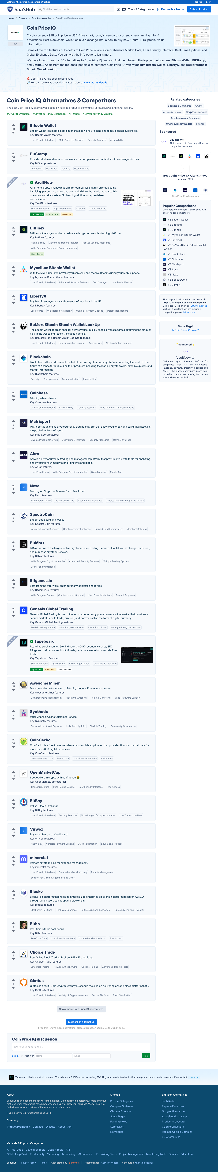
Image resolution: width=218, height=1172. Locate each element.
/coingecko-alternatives (24, 736)
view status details (95, 82)
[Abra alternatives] (23, 455)
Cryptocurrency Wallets (179, 123)
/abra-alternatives (20, 450)
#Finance (74, 113)
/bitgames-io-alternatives (25, 576)
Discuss (50, 1126)
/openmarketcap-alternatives (27, 768)
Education (187, 1154)
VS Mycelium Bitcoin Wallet (183, 234)
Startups (46, 2)
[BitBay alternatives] (23, 802)
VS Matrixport (175, 264)
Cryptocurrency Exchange (185, 118)
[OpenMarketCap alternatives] (23, 773)
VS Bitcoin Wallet (177, 219)
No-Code (17, 1149)
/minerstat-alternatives (23, 853)
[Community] (124, 9)
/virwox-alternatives (22, 825)
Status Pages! (118, 1116)
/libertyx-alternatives (22, 292)
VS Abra (172, 269)
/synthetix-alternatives (23, 707)
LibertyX (173, 64)
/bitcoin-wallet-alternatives (26, 121)
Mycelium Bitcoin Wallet (148, 64)
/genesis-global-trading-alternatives (31, 605)
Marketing (53, 1154)
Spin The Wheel (109, 1162)
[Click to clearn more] (109, 1077)
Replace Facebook (173, 1106)
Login (208, 2)
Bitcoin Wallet (181, 60)
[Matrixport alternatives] (23, 423)
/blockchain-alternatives (24, 353)
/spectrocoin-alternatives (25, 510)
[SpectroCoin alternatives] (23, 516)
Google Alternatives (173, 1111)
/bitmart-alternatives (22, 539)
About (61, 1126)
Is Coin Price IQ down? (185, 330)
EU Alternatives (199, 305)
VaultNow (184, 358)
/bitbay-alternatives (21, 797)
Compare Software (121, 1106)
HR (96, 1154)
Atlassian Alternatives (174, 1116)
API (69, 1126)
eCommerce (85, 1154)
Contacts (38, 1126)
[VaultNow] (23, 184)
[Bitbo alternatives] (23, 925)
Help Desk (21, 1154)
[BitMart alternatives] (23, 544)
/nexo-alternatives (20, 482)
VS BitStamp (175, 224)
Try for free (36, 669)
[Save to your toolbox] (15, 44)
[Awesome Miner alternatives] (23, 684)
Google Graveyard (173, 1126)
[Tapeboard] (23, 642)
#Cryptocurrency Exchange (49, 113)
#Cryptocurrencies (18, 113)
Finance (200, 123)
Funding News (118, 1121)
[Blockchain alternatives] (23, 358)
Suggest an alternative (81, 1021)
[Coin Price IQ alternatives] (15, 32)
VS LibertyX (174, 240)
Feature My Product (173, 9)
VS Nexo (172, 274)
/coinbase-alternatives (23, 389)
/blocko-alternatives (22, 887)
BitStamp (198, 60)
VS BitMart (173, 284)
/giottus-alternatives (22, 977)
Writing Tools (109, 1154)
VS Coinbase (175, 259)
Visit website (37, 214)
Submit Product (199, 9)
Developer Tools (35, 1149)
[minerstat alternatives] (23, 859)
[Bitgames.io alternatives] (23, 582)
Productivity (37, 1154)
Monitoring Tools (156, 1154)
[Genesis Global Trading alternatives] (23, 610)
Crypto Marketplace (172, 112)
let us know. (189, 312)
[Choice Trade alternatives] (23, 953)
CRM (10, 1154)
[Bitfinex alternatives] (23, 229)
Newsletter (116, 1131)
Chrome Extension (121, 1111)
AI (8, 1149)
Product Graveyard (173, 1121)
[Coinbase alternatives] (23, 394)
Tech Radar (168, 1101)
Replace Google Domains (177, 1131)
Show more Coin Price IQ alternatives (81, 1009)
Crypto (199, 105)
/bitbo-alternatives (21, 920)
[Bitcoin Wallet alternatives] (23, 127)
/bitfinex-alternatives (22, 224)
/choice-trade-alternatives (25, 948)
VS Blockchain (176, 254)
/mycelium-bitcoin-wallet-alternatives (32, 264)
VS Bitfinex (174, 229)
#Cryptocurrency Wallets (98, 113)
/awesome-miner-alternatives (27, 679)
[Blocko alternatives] (23, 893)
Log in (15, 1055)
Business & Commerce (179, 105)
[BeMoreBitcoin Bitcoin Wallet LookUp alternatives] (23, 326)
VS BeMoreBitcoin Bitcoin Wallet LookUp (184, 247)
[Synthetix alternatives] (23, 713)
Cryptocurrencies (196, 112)
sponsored (194, 1077)
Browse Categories (121, 1101)
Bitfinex (38, 64)
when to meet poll (144, 1162)
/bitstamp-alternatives (23, 150)
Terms (43, 1162)
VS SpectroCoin (177, 279)
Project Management (131, 1154)
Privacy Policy (28, 1162)
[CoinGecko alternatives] (23, 741)
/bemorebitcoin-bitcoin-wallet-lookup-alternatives (40, 320)
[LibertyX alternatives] (23, 297)
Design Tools (55, 1149)
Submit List (116, 1126)
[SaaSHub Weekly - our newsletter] (118, 9)
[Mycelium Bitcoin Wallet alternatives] (23, 269)
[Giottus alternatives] (23, 982)
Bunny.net (74, 1162)
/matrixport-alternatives (24, 417)
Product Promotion (18, 1126)
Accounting (68, 1154)
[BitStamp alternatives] (23, 155)
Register (198, 2)
